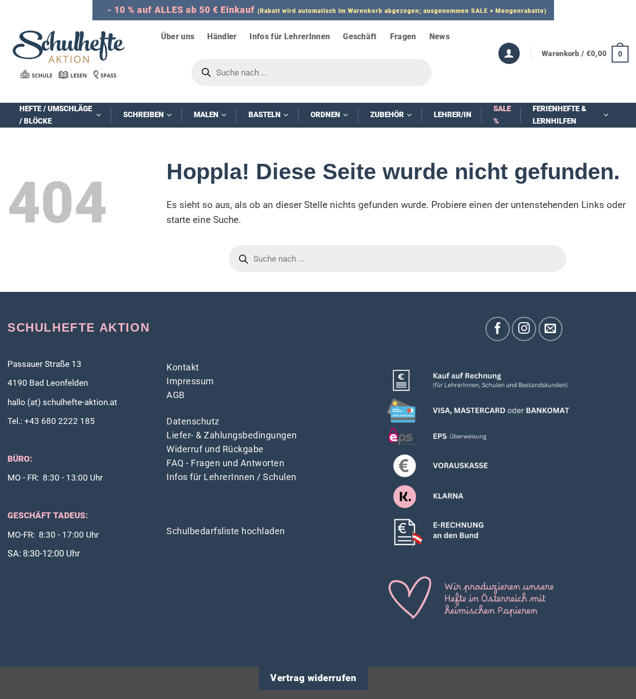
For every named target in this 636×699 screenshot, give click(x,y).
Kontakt (182, 367)
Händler (222, 36)
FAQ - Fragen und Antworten (225, 463)
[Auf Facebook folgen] (497, 329)
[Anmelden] (509, 53)
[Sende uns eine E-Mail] (551, 329)
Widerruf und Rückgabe (215, 449)
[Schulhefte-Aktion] (68, 54)
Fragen (403, 36)
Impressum (190, 381)
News (439, 36)
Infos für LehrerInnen (289, 36)
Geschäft (360, 36)
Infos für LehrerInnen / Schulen (231, 477)
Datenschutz (193, 421)
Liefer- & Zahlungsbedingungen (231, 435)
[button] (585, 53)
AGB (175, 395)
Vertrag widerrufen (313, 678)
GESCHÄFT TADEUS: (47, 515)
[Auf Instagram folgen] (524, 329)
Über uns (178, 36)
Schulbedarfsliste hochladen (225, 531)
